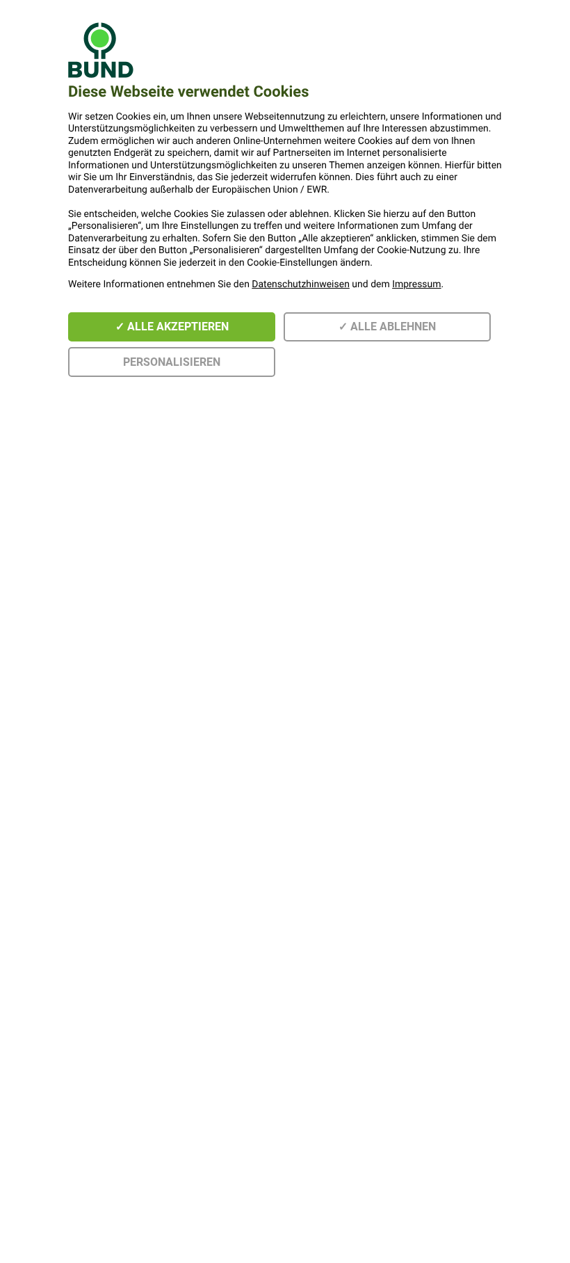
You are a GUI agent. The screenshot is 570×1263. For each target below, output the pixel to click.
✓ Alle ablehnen (387, 326)
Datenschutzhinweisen (301, 284)
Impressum (416, 284)
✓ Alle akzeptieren (172, 326)
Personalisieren (171, 362)
